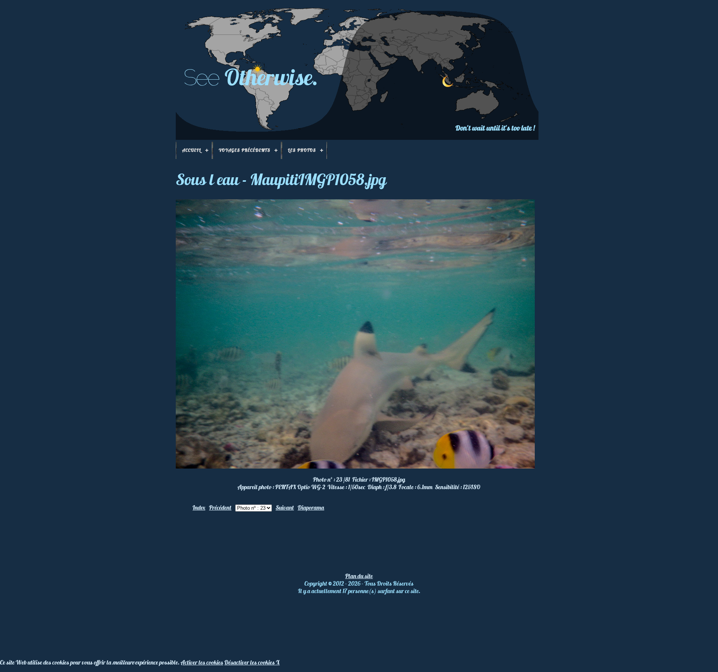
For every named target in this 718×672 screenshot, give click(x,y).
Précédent (220, 507)
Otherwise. (271, 77)
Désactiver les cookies (250, 662)
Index (199, 507)
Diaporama (311, 507)
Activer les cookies (202, 662)
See (201, 77)
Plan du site (359, 576)
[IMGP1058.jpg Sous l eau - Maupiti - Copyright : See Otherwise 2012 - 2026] (355, 466)
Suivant (285, 507)
